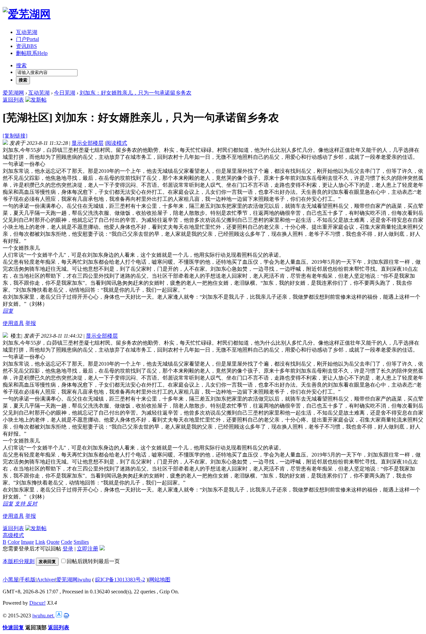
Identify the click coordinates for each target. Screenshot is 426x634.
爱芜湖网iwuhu (73, 579)
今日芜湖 (64, 93)
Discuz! (37, 603)
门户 (27, 39)
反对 (32, 503)
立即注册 (87, 548)
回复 (8, 311)
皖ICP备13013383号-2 (120, 579)
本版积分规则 (19, 561)
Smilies (81, 542)
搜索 (21, 65)
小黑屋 (11, 579)
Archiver (46, 579)
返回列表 (13, 100)
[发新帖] (36, 100)
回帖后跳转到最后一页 (93, 561)
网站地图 (159, 579)
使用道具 (13, 323)
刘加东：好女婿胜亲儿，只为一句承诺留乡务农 (135, 93)
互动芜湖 (26, 32)
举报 (30, 323)
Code (66, 542)
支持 (21, 503)
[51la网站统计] (59, 615)
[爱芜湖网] (27, 14)
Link (40, 542)
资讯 (26, 46)
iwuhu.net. (43, 615)
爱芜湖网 (13, 93)
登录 (68, 548)
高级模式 (13, 535)
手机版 (28, 579)
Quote (53, 542)
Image (27, 542)
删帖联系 (32, 53)
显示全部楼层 (88, 143)
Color (14, 542)
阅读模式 (116, 143)
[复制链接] (15, 136)
